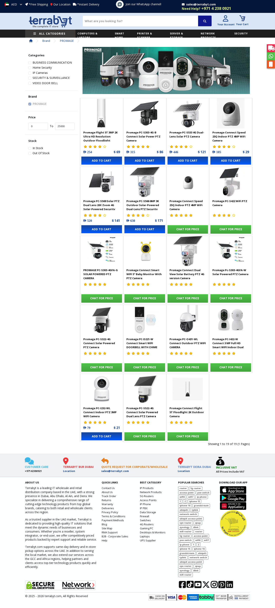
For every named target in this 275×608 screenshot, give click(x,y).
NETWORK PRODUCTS (208, 35)
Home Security (42, 67)
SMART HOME (119, 35)
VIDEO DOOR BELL (45, 83)
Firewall (144, 516)
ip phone (202, 496)
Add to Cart (101, 160)
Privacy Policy (110, 512)
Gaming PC (146, 528)
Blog (104, 524)
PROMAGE (67, 41)
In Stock (38, 148)
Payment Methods (113, 520)
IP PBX (144, 508)
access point (187, 492)
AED (14, 4)
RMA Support (110, 532)
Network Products (151, 492)
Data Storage (148, 512)
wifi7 (190, 496)
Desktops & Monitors (152, 532)
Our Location (61, 4)
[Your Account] (225, 19)
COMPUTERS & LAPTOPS (88, 35)
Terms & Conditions (113, 516)
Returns (106, 500)
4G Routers (147, 524)
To (51, 126)
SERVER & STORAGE (176, 35)
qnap (198, 522)
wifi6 (182, 496)
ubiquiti (184, 510)
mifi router (185, 531)
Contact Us (108, 488)
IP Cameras (40, 73)
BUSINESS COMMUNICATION (52, 62)
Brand (46, 41)
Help (104, 540)
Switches (145, 520)
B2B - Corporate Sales (115, 536)
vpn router (185, 522)
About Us (107, 492)
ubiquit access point (191, 518)
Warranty (107, 504)
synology (184, 527)
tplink (195, 510)
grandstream (201, 505)
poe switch (203, 492)
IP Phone (145, 504)
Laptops (145, 536)
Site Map (107, 528)
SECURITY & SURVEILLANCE (51, 78)
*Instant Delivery (88, 4)
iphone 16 (185, 505)
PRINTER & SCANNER (144, 35)
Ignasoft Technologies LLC (72, 602)
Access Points (148, 500)
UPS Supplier (148, 540)
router (183, 488)
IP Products (147, 488)
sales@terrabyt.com (115, 471)
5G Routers (147, 496)
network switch (188, 514)
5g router (195, 488)
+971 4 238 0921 (206, 8)
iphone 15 (194, 501)
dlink (195, 527)
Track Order (109, 496)
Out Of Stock (41, 153)
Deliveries (108, 508)
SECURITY (241, 33)
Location (69, 471)
